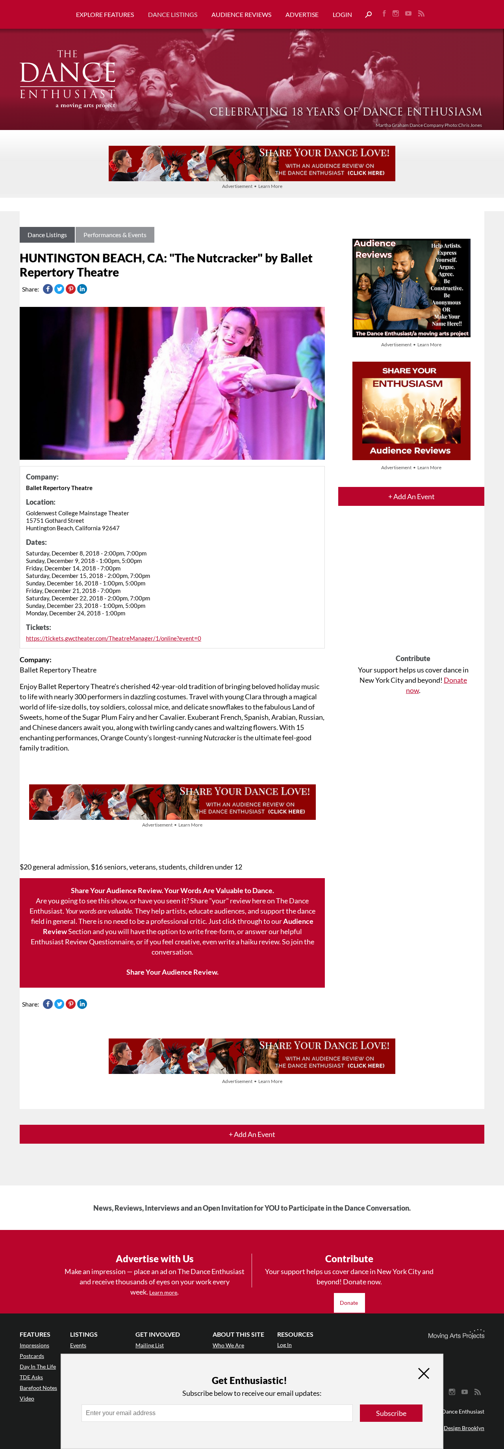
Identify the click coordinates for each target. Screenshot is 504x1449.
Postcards (32, 1355)
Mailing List (149, 1345)
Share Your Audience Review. (172, 972)
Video (27, 1398)
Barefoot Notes (38, 1387)
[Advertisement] (413, 587)
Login (342, 14)
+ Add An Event (411, 496)
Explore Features (105, 14)
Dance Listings (172, 14)
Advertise (302, 14)
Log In (284, 1344)
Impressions (34, 1345)
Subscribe (391, 1413)
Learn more (163, 1292)
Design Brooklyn (464, 1428)
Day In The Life (38, 1366)
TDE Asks (31, 1377)
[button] (365, 14)
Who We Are (228, 1345)
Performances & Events (114, 234)
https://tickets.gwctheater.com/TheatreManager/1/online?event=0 (113, 638)
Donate (349, 1302)
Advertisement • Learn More (252, 186)
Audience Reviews (241, 14)
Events (78, 1345)
